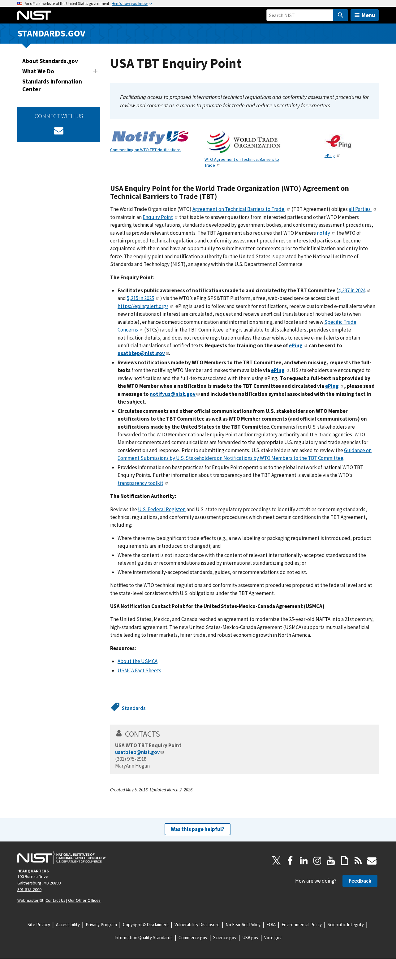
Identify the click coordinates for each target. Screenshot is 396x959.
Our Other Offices (84, 900)
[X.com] (276, 860)
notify (323, 232)
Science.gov (224, 937)
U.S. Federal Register (162, 509)
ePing (330, 155)
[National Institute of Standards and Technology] (61, 857)
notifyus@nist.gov (173, 394)
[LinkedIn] (304, 860)
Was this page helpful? (197, 829)
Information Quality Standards (143, 937)
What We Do (38, 71)
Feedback (360, 880)
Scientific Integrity (346, 924)
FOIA (271, 924)
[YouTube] (331, 860)
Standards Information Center (52, 85)
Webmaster (28, 900)
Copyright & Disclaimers (146, 924)
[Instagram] (317, 860)
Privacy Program (101, 924)
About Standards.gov (50, 61)
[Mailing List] (372, 860)
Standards (134, 708)
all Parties (360, 209)
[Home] (34, 15)
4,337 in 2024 (351, 290)
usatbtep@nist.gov (137, 752)
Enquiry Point (158, 217)
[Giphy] (344, 860)
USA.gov (250, 937)
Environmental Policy (302, 924)
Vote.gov (273, 937)
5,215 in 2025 (140, 298)
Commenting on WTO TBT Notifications (145, 149)
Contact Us (55, 900)
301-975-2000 (29, 889)
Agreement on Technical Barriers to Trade (238, 209)
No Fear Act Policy (243, 924)
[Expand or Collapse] (95, 71)
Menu (368, 15)
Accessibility (68, 924)
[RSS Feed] (358, 860)
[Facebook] (290, 860)
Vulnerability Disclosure (197, 924)
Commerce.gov (193, 937)
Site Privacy (39, 924)
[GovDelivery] (59, 130)
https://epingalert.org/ (143, 306)
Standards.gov (51, 33)
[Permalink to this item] (221, 196)
